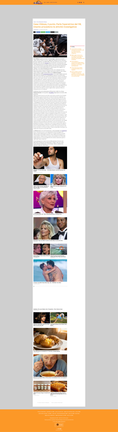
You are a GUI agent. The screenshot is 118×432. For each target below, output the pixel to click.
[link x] (78, 2)
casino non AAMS (71, 413)
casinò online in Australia (42, 413)
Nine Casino (77, 413)
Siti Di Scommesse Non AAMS (62, 413)
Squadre (48, 2)
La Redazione (36, 29)
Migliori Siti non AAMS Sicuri (50, 415)
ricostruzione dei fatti (48, 74)
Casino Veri (54, 413)
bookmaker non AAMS (50, 411)
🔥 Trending (72, 46)
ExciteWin (50, 413)
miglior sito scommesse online (69, 411)
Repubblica (51, 92)
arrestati (47, 62)
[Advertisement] (59, 11)
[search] (84, 2)
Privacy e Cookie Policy (42, 411)
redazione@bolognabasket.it (60, 421)
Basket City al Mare (53, 2)
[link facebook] (79, 2)
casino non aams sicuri (59, 411)
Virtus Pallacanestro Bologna (42, 21)
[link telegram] (81, 2)
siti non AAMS (77, 411)
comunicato (64, 130)
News (45, 2)
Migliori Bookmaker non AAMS (61, 415)
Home (35, 21)
